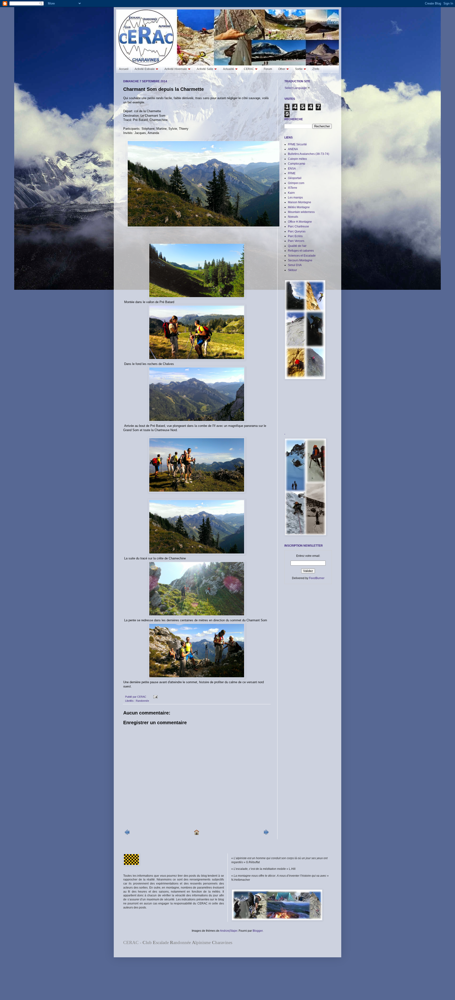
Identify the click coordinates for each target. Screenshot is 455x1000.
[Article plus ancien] (266, 834)
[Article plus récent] (127, 834)
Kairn (291, 192)
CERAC (249, 69)
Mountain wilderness (301, 212)
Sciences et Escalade (302, 255)
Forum (268, 69)
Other (281, 69)
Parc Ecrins (295, 236)
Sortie (299, 69)
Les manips (295, 197)
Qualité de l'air (297, 246)
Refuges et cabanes (301, 250)
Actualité (228, 69)
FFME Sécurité (297, 144)
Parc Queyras (296, 231)
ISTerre (292, 187)
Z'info (315, 69)
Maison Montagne (299, 202)
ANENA (293, 149)
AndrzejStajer (228, 930)
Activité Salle (205, 69)
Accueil (123, 69)
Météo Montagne (299, 207)
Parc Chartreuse (298, 226)
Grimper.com (296, 183)
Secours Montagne (300, 260)
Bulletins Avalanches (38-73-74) (308, 154)
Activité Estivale (145, 69)
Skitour (292, 270)
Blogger (258, 930)
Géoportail (294, 178)
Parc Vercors (296, 241)
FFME (292, 173)
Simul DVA (295, 265)
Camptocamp (296, 163)
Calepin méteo (297, 159)
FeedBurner (316, 578)
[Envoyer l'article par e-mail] (155, 696)
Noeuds (293, 216)
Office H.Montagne (300, 221)
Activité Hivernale (175, 69)
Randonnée (142, 700)
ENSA (292, 168)
